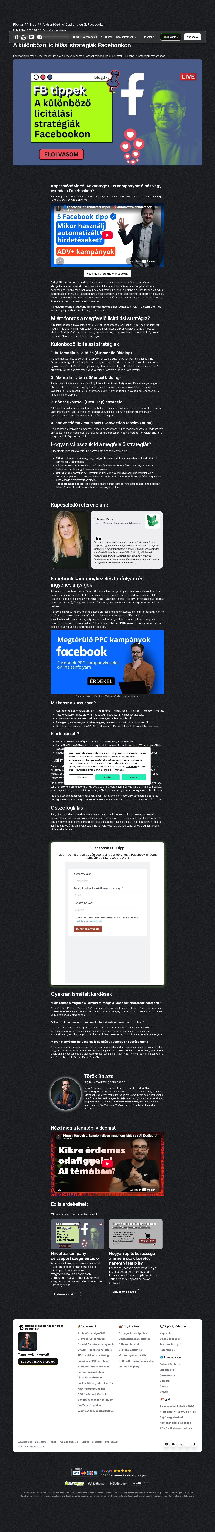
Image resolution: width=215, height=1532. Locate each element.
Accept (133, 777)
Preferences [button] (119, 770)
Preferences (81, 777)
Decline (107, 777)
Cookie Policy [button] (131, 767)
